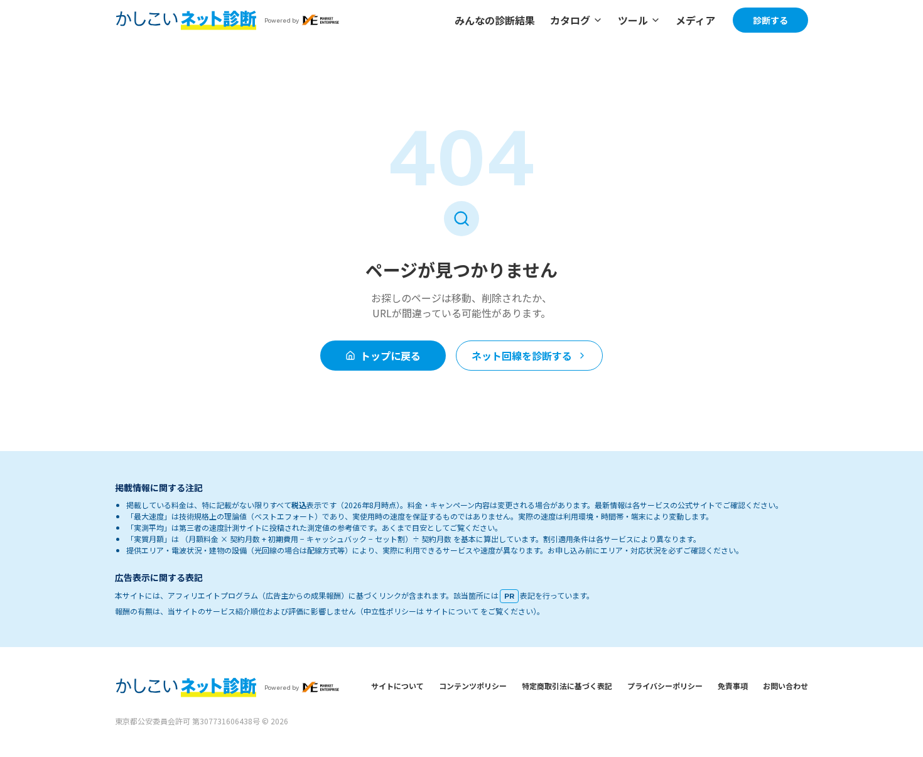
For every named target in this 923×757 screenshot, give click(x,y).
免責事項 (733, 685)
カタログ (570, 20)
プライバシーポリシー (665, 685)
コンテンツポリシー (473, 685)
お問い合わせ (785, 685)
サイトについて (397, 685)
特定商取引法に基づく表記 (567, 685)
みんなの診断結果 (495, 20)
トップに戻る (390, 355)
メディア (695, 20)
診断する (770, 20)
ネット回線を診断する (522, 355)
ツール (633, 20)
